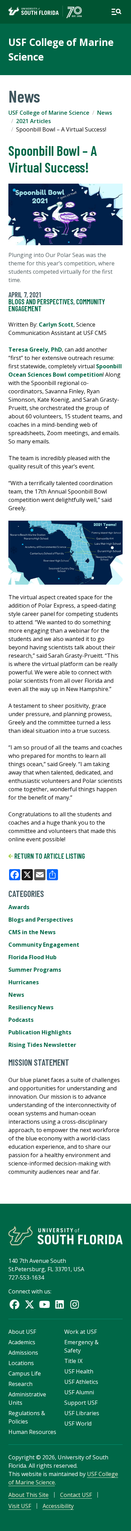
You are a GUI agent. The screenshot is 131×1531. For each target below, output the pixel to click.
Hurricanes (23, 982)
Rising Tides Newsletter (42, 1045)
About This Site (28, 1495)
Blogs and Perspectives (40, 301)
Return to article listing (49, 856)
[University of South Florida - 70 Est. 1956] (45, 12)
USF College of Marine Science (48, 113)
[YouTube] (44, 1304)
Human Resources (32, 1432)
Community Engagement (43, 944)
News (104, 113)
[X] (29, 1304)
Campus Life (24, 1373)
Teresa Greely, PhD (35, 349)
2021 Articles (33, 121)
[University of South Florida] (65, 1235)
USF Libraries (81, 1413)
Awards (18, 907)
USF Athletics (81, 1382)
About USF (22, 1332)
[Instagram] (74, 1304)
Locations (21, 1363)
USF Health (78, 1371)
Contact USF (76, 1495)
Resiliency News (30, 1007)
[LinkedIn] (59, 1304)
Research (20, 1384)
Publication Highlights (39, 1032)
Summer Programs (34, 969)
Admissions (23, 1352)
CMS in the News (32, 932)
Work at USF (80, 1332)
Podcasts (21, 1020)
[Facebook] (14, 1304)
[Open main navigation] (116, 12)
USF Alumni (79, 1392)
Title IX (73, 1361)
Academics (21, 1342)
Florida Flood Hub (32, 957)
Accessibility (58, 1506)
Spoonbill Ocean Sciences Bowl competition (65, 370)
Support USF (80, 1402)
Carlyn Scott (56, 324)
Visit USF (19, 1506)
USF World (78, 1423)
